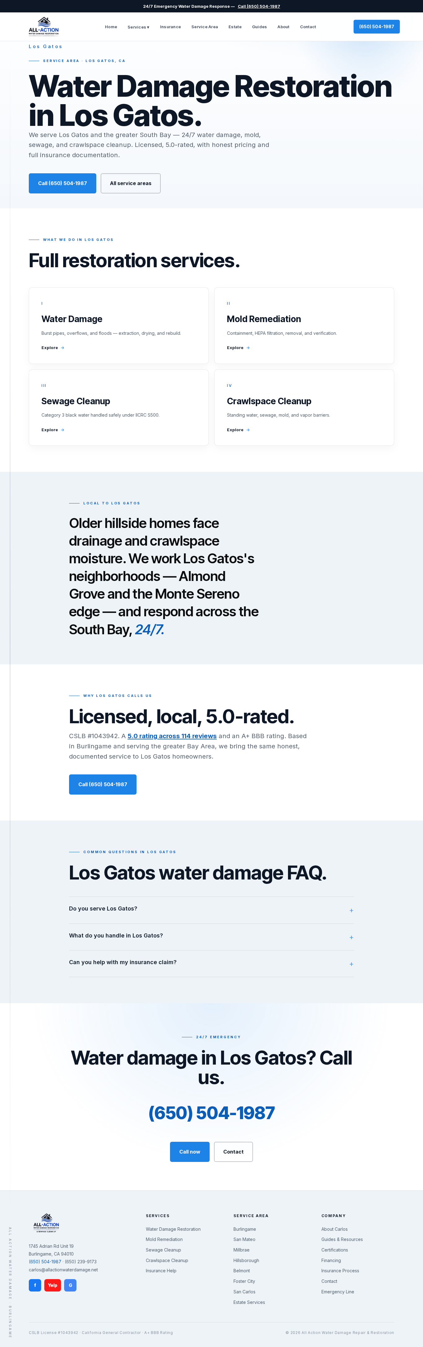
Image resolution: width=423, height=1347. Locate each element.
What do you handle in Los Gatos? (116, 935)
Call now (189, 1152)
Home (111, 26)
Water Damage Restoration (173, 1229)
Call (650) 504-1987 (259, 6)
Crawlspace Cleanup (167, 1260)
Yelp (52, 1285)
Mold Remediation (164, 1239)
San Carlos (244, 1291)
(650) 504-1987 (376, 26)
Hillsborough (246, 1260)
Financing (331, 1260)
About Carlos (334, 1229)
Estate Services (249, 1302)
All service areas (130, 183)
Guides (259, 26)
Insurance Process (340, 1270)
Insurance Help (161, 1270)
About (283, 26)
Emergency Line (337, 1291)
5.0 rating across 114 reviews (172, 736)
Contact (308, 26)
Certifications (334, 1249)
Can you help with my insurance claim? (123, 962)
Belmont (241, 1270)
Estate (235, 26)
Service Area (204, 26)
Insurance (170, 26)
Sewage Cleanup (163, 1249)
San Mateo (244, 1239)
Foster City (244, 1281)
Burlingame (244, 1229)
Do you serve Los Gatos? (103, 908)
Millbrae (241, 1249)
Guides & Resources (342, 1239)
